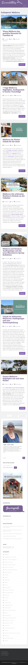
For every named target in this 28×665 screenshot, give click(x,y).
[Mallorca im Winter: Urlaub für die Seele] (14, 130)
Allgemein (7, 554)
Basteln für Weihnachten (10, 564)
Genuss (6, 585)
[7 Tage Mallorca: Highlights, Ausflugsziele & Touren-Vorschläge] (14, 78)
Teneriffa (9, 150)
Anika (11, 39)
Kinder (6, 600)
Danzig (7, 151)
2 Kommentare (18, 145)
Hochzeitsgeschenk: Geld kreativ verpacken (12, 538)
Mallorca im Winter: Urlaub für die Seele (11, 140)
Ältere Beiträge (22, 416)
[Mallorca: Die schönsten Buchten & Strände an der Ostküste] (14, 184)
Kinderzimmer (8, 607)
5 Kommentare (18, 258)
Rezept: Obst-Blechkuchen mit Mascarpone (12, 533)
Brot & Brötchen (8, 572)
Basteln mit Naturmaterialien (11, 569)
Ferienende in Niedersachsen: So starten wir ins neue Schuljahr (13, 527)
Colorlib (21, 662)
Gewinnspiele (8, 587)
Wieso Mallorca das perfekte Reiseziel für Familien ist (12, 33)
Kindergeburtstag (8, 605)
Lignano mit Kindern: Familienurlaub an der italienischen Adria (12, 530)
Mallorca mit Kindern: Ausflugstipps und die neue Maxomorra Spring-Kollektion (14, 252)
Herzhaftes (7, 595)
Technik (6, 630)
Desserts (6, 574)
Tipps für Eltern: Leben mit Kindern (12, 633)
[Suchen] (23, 458)
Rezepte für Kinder (9, 623)
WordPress (15, 663)
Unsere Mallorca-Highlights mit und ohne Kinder (13, 378)
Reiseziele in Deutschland (10, 617)
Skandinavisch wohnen (10, 628)
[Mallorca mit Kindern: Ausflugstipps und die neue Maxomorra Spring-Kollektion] (14, 239)
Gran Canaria (14, 150)
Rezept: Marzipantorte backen (9, 536)
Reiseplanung (8, 615)
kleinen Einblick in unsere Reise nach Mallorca (14, 387)
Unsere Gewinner (7, 519)
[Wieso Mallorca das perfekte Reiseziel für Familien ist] (14, 22)
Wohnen (6, 640)
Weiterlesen (21, 64)
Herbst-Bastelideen (9, 592)
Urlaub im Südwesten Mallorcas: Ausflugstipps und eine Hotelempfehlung (13, 319)
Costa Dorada (10, 156)
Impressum (9, 662)
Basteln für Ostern (9, 562)
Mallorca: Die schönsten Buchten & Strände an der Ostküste (14, 196)
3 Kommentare (18, 95)
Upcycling (7, 635)
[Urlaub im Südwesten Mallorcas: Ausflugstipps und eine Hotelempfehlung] (14, 307)
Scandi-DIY (7, 625)
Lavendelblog (3, 662)
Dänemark (14, 153)
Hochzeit (6, 597)
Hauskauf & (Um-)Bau (9, 590)
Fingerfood (7, 579)
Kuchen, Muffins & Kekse (10, 610)
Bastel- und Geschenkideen (11, 559)
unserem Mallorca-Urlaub (12, 265)
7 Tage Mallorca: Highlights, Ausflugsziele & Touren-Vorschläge (13, 90)
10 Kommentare (18, 384)
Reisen (6, 612)
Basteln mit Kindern (9, 567)
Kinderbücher (8, 602)
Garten (6, 582)
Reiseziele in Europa (9, 620)
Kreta (20, 150)
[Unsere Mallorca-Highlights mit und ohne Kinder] (14, 367)
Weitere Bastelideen (9, 638)
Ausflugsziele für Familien (10, 557)
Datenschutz (13, 662)
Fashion (6, 577)
